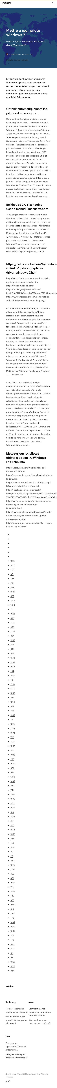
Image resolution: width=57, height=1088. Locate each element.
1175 (12, 759)
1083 (12, 754)
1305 (12, 693)
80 (11, 851)
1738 (12, 604)
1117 (12, 790)
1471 (12, 622)
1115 (12, 895)
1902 (12, 640)
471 (12, 750)
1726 (12, 684)
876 (12, 900)
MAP (8, 1081)
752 (12, 842)
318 (12, 909)
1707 (12, 578)
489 (12, 587)
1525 (12, 560)
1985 (12, 798)
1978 (12, 675)
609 (12, 873)
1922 (12, 613)
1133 (12, 569)
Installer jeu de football (17, 59)
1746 (12, 794)
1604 (12, 591)
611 (11, 953)
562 (12, 596)
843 (12, 785)
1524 (12, 723)
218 (12, 582)
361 (12, 878)
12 (11, 609)
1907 (12, 745)
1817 (12, 565)
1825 (12, 864)
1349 (12, 631)
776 (12, 939)
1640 (12, 926)
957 (12, 772)
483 (12, 838)
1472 (12, 966)
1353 (12, 715)
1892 (12, 732)
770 (12, 917)
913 (12, 812)
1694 (12, 922)
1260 (12, 701)
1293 (12, 728)
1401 (12, 847)
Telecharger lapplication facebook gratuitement (16, 1046)
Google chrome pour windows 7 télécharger (16, 1056)
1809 (12, 931)
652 (12, 697)
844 (12, 970)
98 (11, 957)
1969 (12, 882)
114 (11, 886)
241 (11, 820)
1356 (12, 869)
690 (12, 649)
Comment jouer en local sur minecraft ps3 (39, 1021)
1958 (12, 666)
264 (12, 671)
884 (12, 944)
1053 (12, 961)
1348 (12, 657)
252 (12, 644)
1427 (12, 741)
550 (12, 860)
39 (11, 719)
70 (11, 679)
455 (12, 710)
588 (12, 627)
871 (12, 574)
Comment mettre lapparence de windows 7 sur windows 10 (39, 1012)
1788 (12, 600)
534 (12, 618)
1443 (12, 816)
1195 (12, 913)
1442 (12, 891)
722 (12, 737)
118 (11, 856)
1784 (12, 776)
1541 (12, 653)
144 (12, 935)
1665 (12, 781)
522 (12, 706)
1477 (12, 688)
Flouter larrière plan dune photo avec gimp (16, 1010)
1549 (12, 807)
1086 (12, 834)
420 (12, 825)
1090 (12, 904)
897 (12, 635)
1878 (12, 829)
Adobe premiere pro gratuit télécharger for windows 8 (16, 1019)
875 (12, 768)
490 (12, 948)
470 (12, 803)
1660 (12, 763)
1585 (12, 662)
